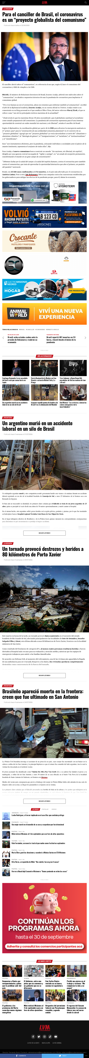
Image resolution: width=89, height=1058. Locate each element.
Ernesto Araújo (53, 329)
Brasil (22, 329)
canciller (30, 329)
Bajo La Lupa (46, 1043)
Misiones (44, 777)
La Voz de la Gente (33, 1043)
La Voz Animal (57, 1043)
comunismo (40, 329)
